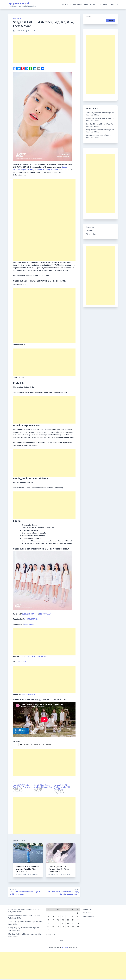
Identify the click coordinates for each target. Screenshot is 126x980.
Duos (86, 4)
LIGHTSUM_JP (45, 614)
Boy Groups (77, 4)
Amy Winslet (34, 874)
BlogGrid (65, 947)
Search (88, 17)
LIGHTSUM (22, 662)
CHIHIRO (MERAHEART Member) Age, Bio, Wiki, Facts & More (59, 869)
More (105, 4)
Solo (99, 4)
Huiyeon (54, 170)
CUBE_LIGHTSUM (29, 614)
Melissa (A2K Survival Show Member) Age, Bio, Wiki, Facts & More (27, 869)
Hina (31, 170)
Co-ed (92, 4)
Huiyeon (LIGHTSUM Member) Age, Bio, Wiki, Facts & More (62, 787)
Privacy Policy (91, 234)
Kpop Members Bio (19, 3)
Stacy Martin (32, 31)
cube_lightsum (29, 624)
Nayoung (25, 170)
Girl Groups (66, 4)
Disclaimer (89, 231)
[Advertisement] (44, 49)
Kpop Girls (17, 18)
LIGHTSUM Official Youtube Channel (35, 657)
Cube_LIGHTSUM (28, 694)
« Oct (62, 940)
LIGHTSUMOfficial (31, 619)
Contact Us (114, 4)
